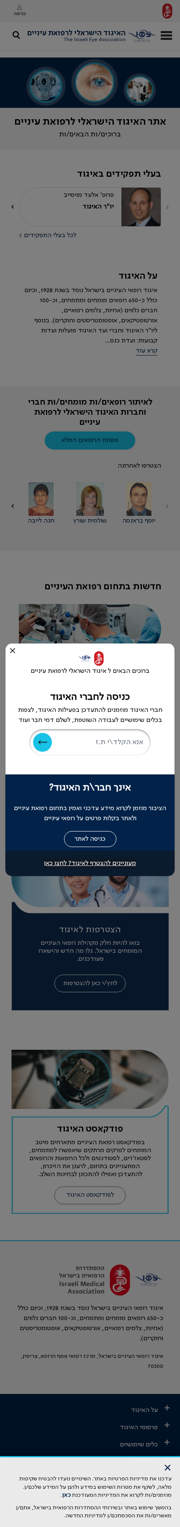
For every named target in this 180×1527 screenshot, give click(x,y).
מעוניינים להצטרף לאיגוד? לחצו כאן (90, 863)
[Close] (12, 650)
